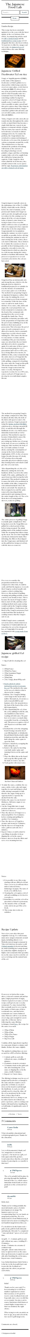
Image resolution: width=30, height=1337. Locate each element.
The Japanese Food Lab (15, 5)
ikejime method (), (18, 424)
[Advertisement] (15, 186)
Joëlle (9, 1144)
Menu (14, 18)
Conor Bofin (12, 1127)
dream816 (11, 1196)
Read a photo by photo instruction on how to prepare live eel (15, 686)
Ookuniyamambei (8, 946)
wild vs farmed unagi (10, 39)
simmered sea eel (18, 47)
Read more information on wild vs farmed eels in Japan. (15, 167)
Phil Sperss (17, 1170)
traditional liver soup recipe (11, 41)
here (16, 1024)
